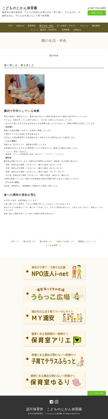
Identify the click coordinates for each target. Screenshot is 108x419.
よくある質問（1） (54, 245)
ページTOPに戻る (97, 393)
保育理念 (32, 25)
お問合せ (77, 30)
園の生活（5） (29, 241)
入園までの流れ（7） (65, 241)
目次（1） (15, 241)
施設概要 (96, 25)
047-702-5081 (98, 8)
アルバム (84, 25)
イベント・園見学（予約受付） (44, 30)
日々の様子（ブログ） (67, 25)
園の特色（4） (46, 241)
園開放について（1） (87, 241)
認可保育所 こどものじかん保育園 (54, 409)
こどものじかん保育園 (19, 8)
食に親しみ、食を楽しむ (19, 65)
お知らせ (20, 25)
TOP (10, 25)
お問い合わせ (97, 13)
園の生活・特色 (46, 25)
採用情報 (66, 30)
